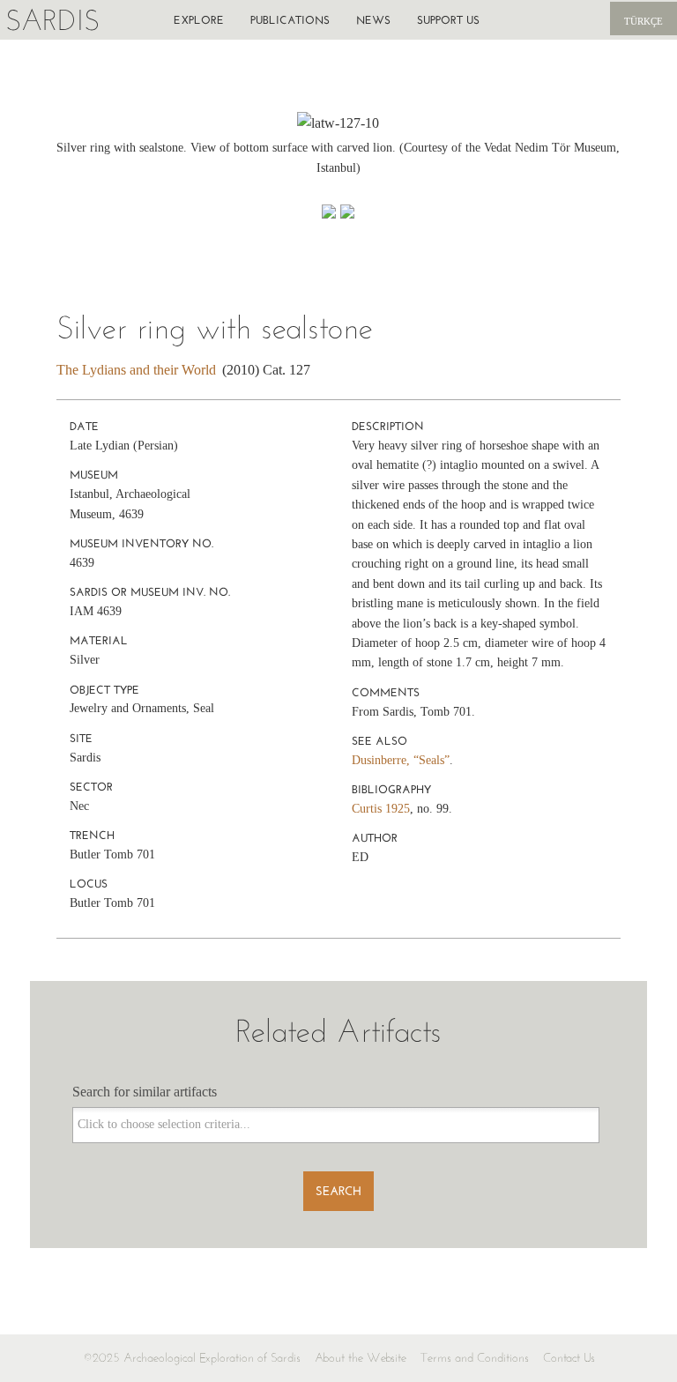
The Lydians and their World (136, 369)
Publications (290, 19)
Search (338, 1191)
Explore (199, 19)
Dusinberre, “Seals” (401, 760)
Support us (448, 19)
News (373, 19)
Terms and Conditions (474, 1357)
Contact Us (569, 1357)
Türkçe (643, 21)
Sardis (52, 20)
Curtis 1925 (381, 808)
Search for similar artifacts (144, 1091)
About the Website (360, 1357)
